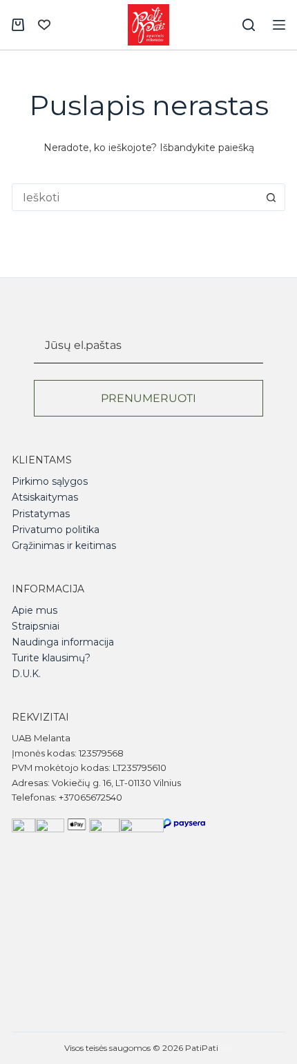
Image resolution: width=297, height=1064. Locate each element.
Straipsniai (35, 626)
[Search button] (271, 197)
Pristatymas (41, 514)
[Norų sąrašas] (44, 25)
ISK (226, 1048)
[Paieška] (248, 25)
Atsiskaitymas (45, 497)
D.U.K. (26, 673)
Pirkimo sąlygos (50, 481)
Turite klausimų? (51, 658)
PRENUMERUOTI (148, 398)
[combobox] (135, 197)
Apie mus (34, 610)
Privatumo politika (55, 529)
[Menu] (279, 25)
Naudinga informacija (63, 642)
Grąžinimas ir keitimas (64, 545)
